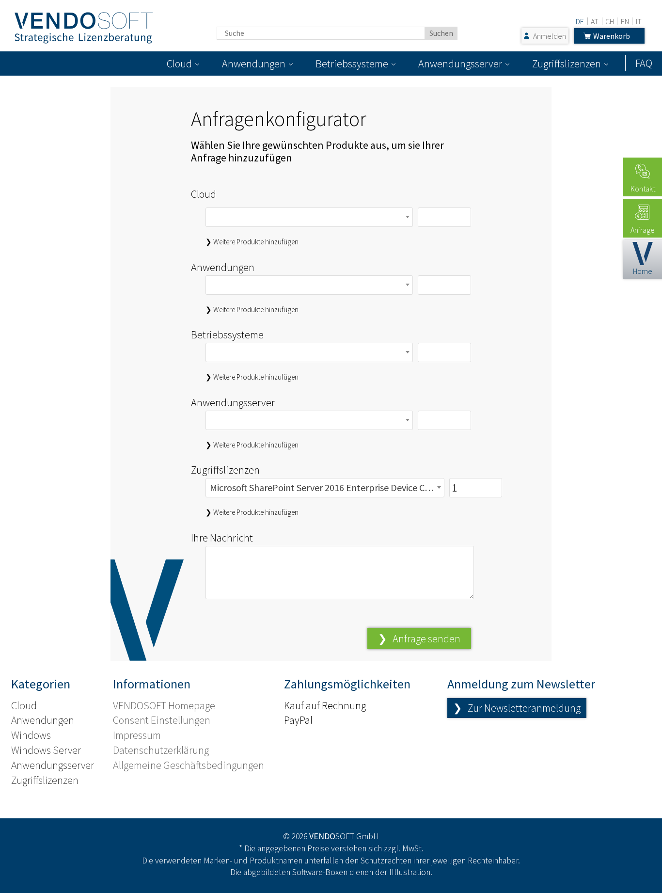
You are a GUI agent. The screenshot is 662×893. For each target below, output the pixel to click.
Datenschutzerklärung (161, 750)
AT (595, 21)
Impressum (137, 735)
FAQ (643, 63)
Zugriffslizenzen (566, 63)
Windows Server (46, 750)
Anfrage (642, 230)
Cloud (179, 63)
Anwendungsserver (460, 63)
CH (609, 21)
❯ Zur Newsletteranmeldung (517, 708)
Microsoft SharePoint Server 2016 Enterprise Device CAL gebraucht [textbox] (326, 487)
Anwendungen (253, 63)
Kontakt (642, 188)
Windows (31, 735)
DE (580, 21)
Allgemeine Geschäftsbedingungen (188, 765)
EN (625, 21)
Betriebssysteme (351, 63)
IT (639, 21)
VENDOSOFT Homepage (164, 705)
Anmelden (549, 36)
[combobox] (309, 217)
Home (642, 271)
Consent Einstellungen (161, 720)
